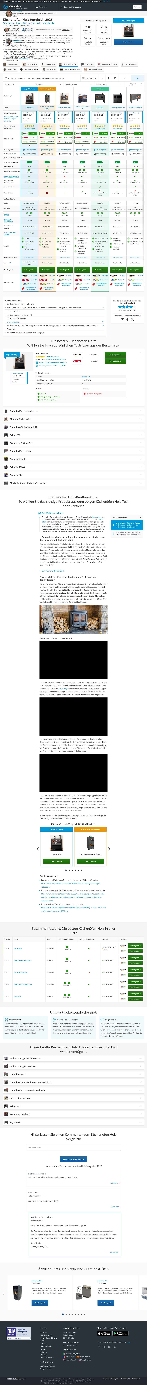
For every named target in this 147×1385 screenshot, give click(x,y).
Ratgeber (43, 1352)
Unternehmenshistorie (48, 1338)
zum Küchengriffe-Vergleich (53, 571)
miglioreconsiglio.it (72, 1354)
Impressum (136, 1379)
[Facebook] (108, 78)
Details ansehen (128, 42)
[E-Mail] (102, 78)
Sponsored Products (47, 1366)
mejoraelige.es (84, 1357)
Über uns (43, 1332)
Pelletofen (36, 1283)
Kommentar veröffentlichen (73, 1159)
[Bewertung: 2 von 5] (124, 307)
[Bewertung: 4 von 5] (131, 307)
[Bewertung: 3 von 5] (127, 307)
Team (42, 1341)
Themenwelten (45, 1346)
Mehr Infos (106, 1)
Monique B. (17, 40)
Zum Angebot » (29, 270)
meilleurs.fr (70, 1357)
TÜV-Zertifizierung (46, 1358)
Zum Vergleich (40, 1303)
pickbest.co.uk (71, 1360)
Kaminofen (96, 517)
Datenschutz (125, 1379)
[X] (115, 78)
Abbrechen (93, 1160)
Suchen (137, 7)
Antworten (115, 1183)
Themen (43, 1355)
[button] (66, 870)
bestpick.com (86, 1360)
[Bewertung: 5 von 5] (135, 307)
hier (128, 1342)
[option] (41, 1292)
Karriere (43, 1344)
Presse (42, 1349)
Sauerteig (63, 688)
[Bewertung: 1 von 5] (120, 307)
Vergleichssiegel (46, 1369)
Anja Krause (17, 11)
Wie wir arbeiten (46, 1335)
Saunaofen (101, 1283)
